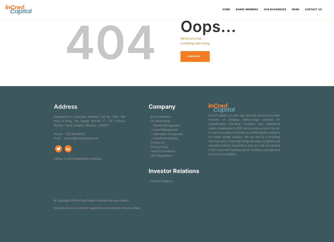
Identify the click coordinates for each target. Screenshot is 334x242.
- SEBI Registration (160, 155)
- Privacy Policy (159, 147)
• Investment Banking (163, 138)
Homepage (193, 56)
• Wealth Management (164, 125)
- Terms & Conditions (162, 151)
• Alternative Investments (166, 134)
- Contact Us (156, 142)
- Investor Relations (161, 181)
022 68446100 (75, 134)
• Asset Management (163, 129)
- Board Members (160, 116)
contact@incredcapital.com (81, 138)
